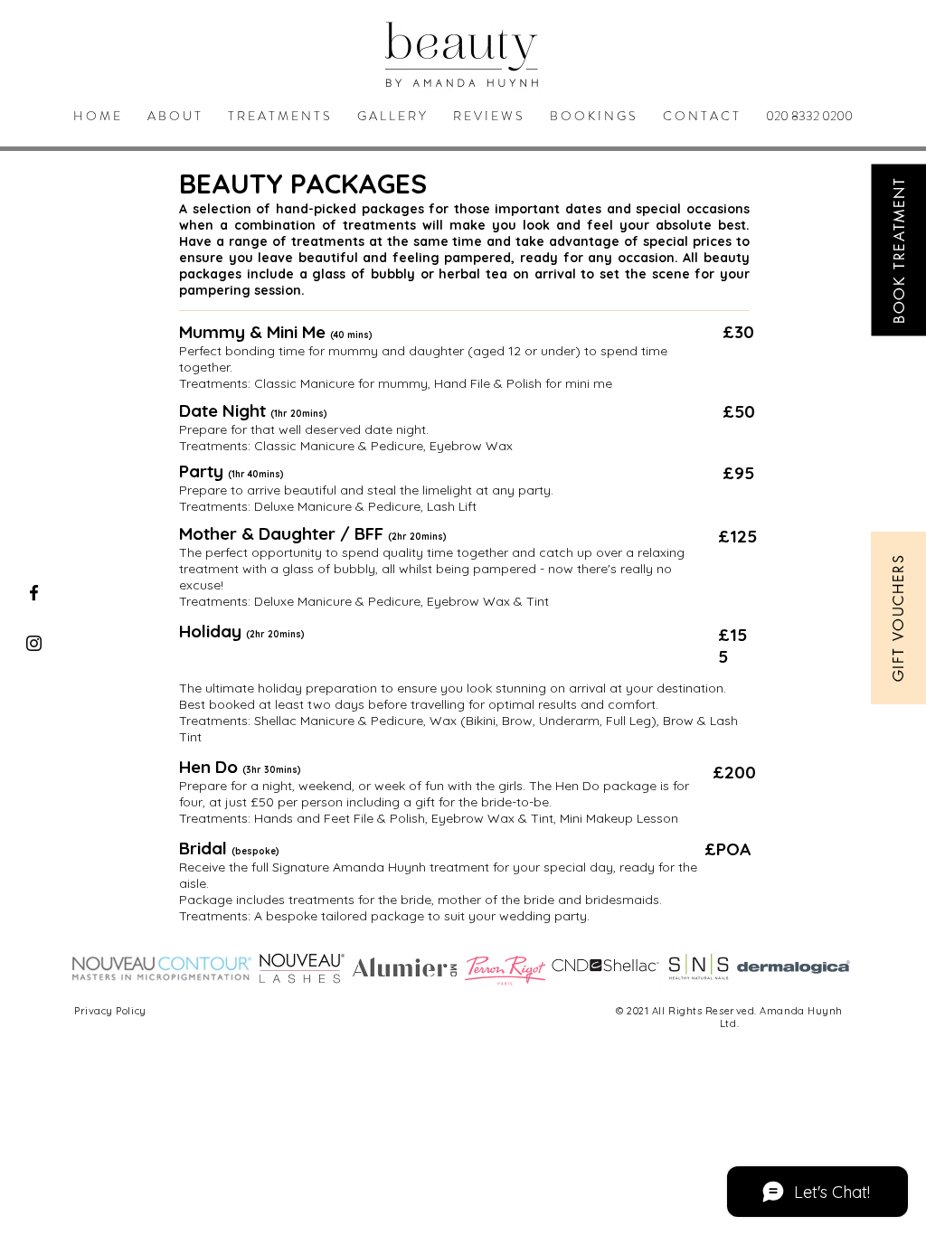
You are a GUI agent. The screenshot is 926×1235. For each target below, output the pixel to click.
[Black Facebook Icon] (34, 592)
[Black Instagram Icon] (34, 643)
